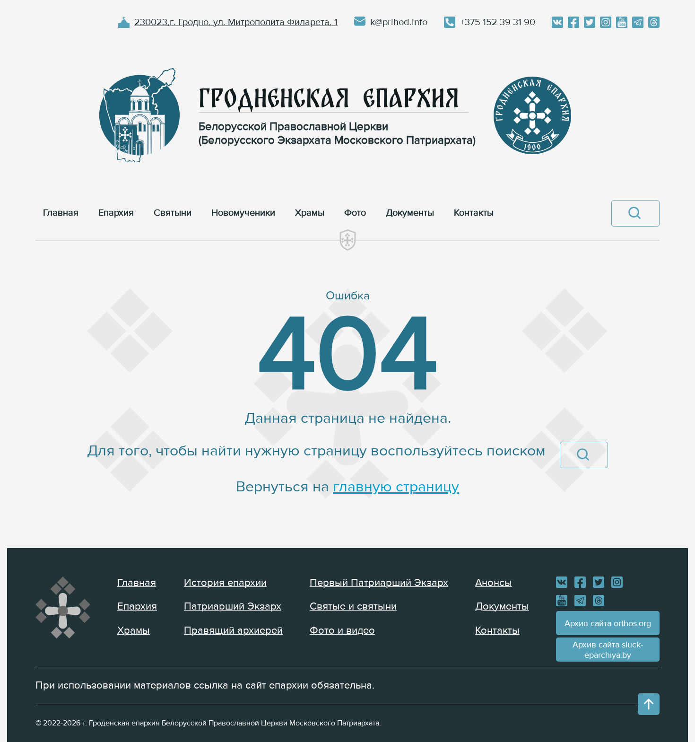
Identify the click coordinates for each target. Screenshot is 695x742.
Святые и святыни (353, 606)
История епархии (225, 582)
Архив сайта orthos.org (608, 623)
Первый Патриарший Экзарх (379, 582)
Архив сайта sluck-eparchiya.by (608, 649)
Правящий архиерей (233, 630)
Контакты (497, 630)
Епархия (137, 606)
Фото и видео (342, 630)
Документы (502, 606)
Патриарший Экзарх (232, 606)
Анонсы (493, 582)
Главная (136, 582)
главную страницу (396, 487)
